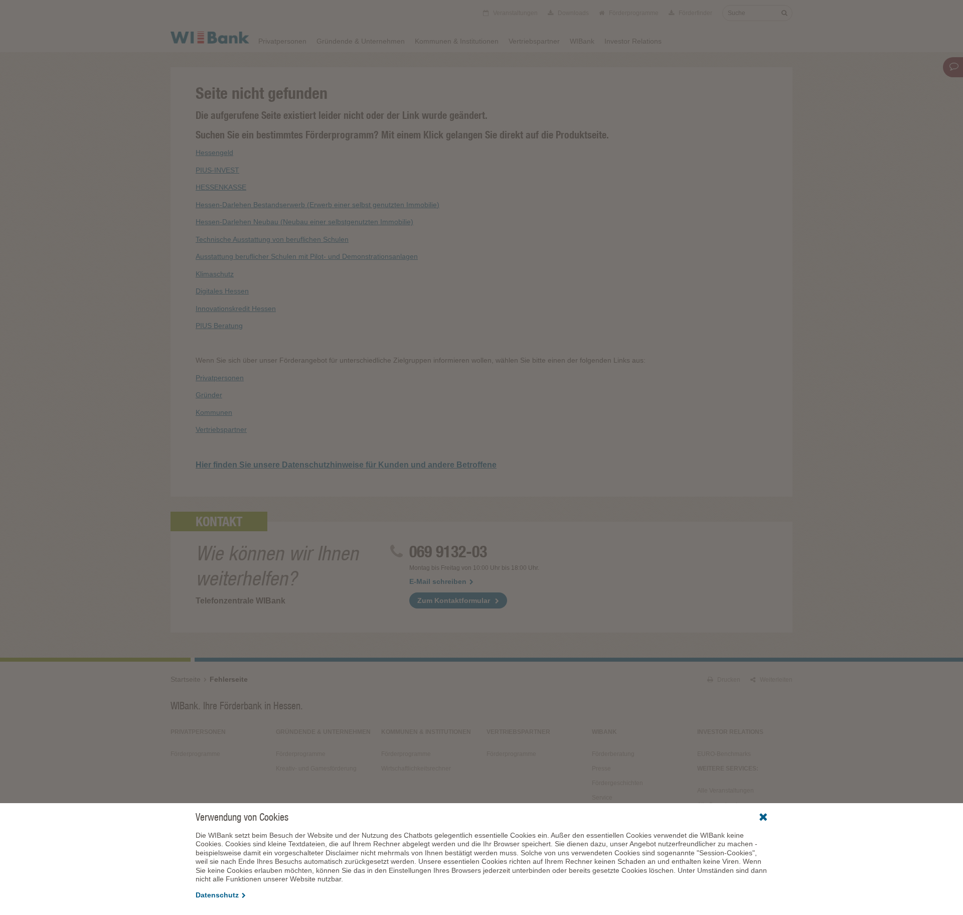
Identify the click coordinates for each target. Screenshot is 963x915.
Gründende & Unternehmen (360, 41)
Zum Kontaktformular (453, 600)
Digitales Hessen (222, 291)
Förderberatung (613, 753)
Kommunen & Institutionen (457, 41)
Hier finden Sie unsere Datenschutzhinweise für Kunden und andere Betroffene (346, 465)
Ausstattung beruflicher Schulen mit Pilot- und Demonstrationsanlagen (307, 256)
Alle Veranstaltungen (725, 790)
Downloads (572, 13)
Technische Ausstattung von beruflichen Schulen (272, 239)
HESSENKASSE (221, 187)
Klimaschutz (215, 274)
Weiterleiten (775, 679)
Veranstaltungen (515, 13)
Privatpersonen (282, 41)
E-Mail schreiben (437, 581)
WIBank (582, 41)
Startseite (186, 679)
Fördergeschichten (617, 783)
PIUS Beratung (219, 326)
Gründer (209, 395)
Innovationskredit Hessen (236, 308)
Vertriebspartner (534, 41)
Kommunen (214, 412)
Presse (601, 768)
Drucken (728, 679)
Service (602, 797)
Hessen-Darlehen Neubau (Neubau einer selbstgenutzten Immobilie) (304, 222)
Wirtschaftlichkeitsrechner (416, 768)
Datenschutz (217, 895)
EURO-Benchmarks (724, 753)
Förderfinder (694, 13)
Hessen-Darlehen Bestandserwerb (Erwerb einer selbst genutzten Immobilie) (317, 205)
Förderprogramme (633, 13)
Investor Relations (633, 41)
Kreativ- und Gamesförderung (316, 768)
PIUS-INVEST (217, 170)
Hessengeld (214, 152)
